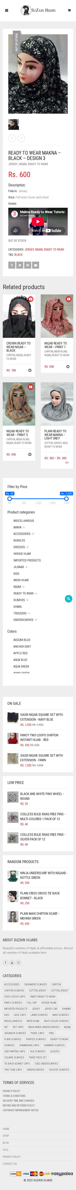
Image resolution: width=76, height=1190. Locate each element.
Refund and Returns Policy (19, 1105)
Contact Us (10, 1163)
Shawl (17, 606)
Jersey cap (51, 1008)
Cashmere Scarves (35, 984)
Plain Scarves (12, 1039)
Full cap (32, 1002)
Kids (65, 442)
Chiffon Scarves (14, 990)
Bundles (19, 540)
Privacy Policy (11, 1091)
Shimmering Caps (29, 1045)
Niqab (23, 164)
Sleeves (54, 1051)
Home (6, 1129)
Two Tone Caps (13, 1069)
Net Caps (18, 1027)
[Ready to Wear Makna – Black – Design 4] (21, 138)
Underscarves (23, 620)
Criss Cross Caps (14, 996)
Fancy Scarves (13, 1002)
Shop (6, 1135)
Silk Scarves (37, 1051)
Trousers (20, 613)
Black (18, 254)
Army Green (21, 673)
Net (6, 1027)
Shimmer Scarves (54, 1045)
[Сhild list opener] (24, 527)
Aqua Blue (20, 660)
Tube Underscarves (46, 1063)
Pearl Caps (37, 1033)
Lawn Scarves (39, 1014)
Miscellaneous (23, 520)
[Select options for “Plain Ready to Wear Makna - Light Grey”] (67, 463)
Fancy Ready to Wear (42, 996)
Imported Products (27, 560)
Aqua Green (21, 666)
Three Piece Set (38, 1057)
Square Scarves (14, 1057)
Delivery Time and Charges (18, 1100)
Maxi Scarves (60, 1014)
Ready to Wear (38, 164)
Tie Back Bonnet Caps (17, 1063)
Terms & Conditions (14, 1095)
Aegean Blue (21, 640)
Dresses (19, 547)
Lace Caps (20, 1014)
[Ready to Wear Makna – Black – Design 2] (12, 138)
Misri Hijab (60, 351)
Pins (51, 1033)
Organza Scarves (15, 1033)
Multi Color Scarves (56, 1021)
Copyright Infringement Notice (21, 1110)
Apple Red (20, 653)
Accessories (21, 534)
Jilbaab (18, 567)
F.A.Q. (6, 1149)
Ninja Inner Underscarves (43, 1027)
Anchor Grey (22, 646)
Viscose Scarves (59, 1069)
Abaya (17, 527)
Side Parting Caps (14, 1051)
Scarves (19, 600)
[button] (30, 370)
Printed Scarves (36, 1039)
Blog (6, 1142)
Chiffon (10, 355)
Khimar (66, 1008)
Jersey (13, 164)
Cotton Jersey (53, 442)
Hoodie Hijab (22, 554)
